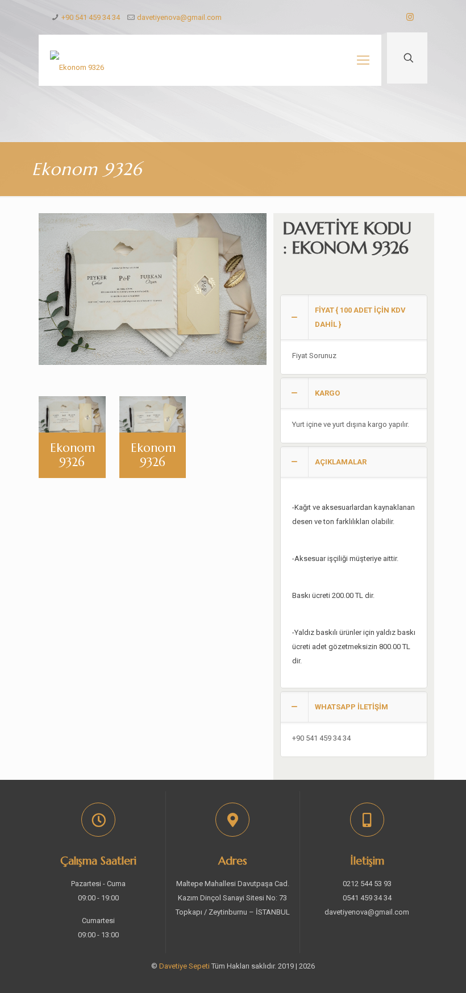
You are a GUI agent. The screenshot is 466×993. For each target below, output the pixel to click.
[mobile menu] (363, 60)
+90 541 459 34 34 (90, 17)
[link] (353, 334)
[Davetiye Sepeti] (77, 60)
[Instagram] (410, 17)
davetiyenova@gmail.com (179, 17)
